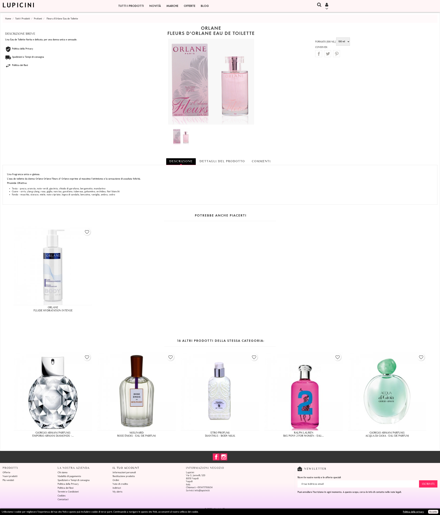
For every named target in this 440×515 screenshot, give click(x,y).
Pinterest (336, 53)
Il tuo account (126, 467)
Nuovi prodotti (10, 476)
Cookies (61, 495)
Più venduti (8, 480)
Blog (205, 6)
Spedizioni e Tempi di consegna (74, 480)
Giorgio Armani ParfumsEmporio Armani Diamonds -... (53, 434)
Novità (155, 6)
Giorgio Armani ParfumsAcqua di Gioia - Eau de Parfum (387, 434)
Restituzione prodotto (124, 476)
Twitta (327, 53)
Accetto (433, 511)
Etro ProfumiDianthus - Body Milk (220, 434)
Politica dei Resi (65, 488)
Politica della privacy (413, 512)
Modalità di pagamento (69, 476)
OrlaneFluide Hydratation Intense (53, 309)
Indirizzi (117, 488)
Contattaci (63, 499)
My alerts (117, 491)
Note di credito (120, 484)
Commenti (261, 161)
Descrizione (181, 161)
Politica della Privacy (68, 484)
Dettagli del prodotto (222, 161)
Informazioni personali (124, 472)
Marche (172, 6)
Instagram (223, 456)
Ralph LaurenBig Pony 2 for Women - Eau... (303, 434)
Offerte (189, 6)
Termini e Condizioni (68, 491)
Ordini (116, 480)
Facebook (216, 456)
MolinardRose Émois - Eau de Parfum (136, 434)
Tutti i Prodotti (131, 6)
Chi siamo (62, 472)
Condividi (318, 53)
